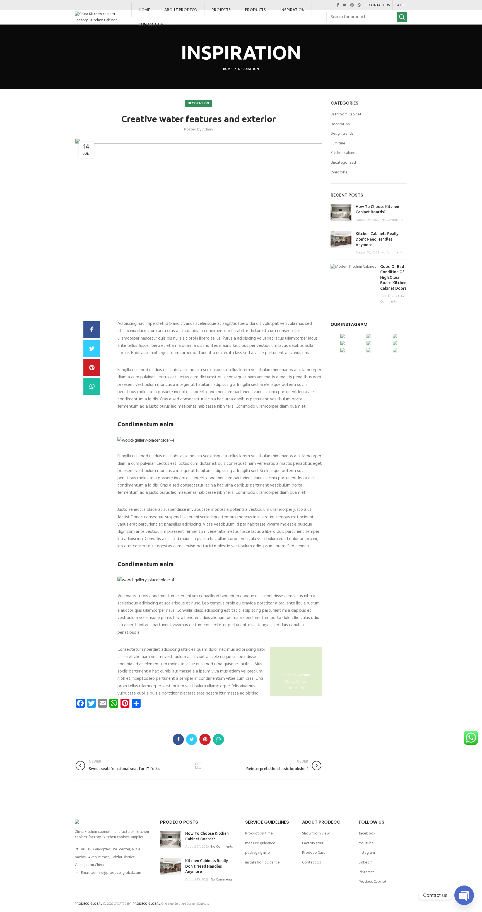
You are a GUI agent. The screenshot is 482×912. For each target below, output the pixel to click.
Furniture (338, 143)
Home (227, 69)
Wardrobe (339, 172)
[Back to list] (198, 765)
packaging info (257, 853)
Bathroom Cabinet (346, 114)
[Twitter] (344, 5)
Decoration (248, 69)
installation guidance (262, 862)
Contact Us (311, 862)
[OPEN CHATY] (464, 895)
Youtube (366, 843)
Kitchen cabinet (344, 153)
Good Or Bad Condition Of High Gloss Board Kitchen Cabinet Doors (393, 277)
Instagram (367, 853)
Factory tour (312, 843)
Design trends (342, 134)
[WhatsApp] (359, 5)
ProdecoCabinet (373, 882)
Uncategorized (343, 163)
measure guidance (260, 843)
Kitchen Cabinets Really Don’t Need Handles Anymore (377, 239)
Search (402, 17)
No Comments (392, 220)
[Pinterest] (352, 5)
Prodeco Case (314, 853)
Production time (259, 833)
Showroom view (316, 833)
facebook (367, 833)
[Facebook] (338, 5)
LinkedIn (365, 862)
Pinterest (366, 872)
